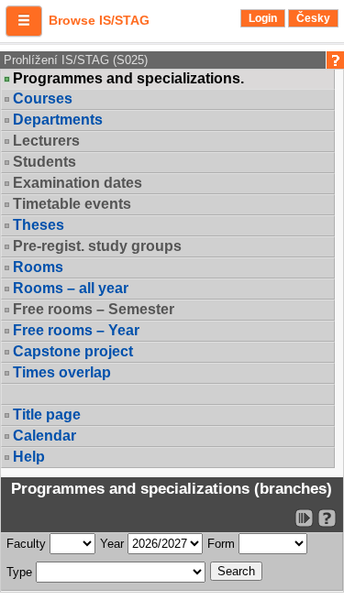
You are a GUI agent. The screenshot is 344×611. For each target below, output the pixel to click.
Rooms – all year (70, 288)
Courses (42, 98)
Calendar (44, 435)
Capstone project (73, 351)
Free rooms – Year (76, 330)
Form (221, 544)
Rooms (38, 267)
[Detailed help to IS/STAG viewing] (327, 518)
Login (263, 18)
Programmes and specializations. (128, 79)
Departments (58, 119)
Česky (313, 18)
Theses (38, 225)
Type (19, 572)
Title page (47, 414)
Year (112, 544)
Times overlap (62, 372)
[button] (24, 21)
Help (29, 456)
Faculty (26, 544)
